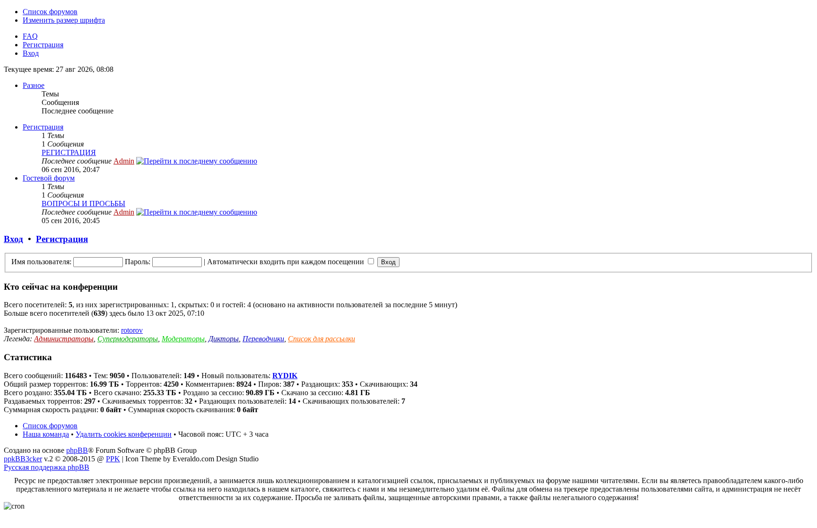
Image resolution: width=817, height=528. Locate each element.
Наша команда (46, 434)
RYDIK (284, 376)
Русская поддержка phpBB (46, 467)
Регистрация (43, 45)
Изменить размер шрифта (64, 20)
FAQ (30, 36)
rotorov (132, 330)
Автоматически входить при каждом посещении (286, 262)
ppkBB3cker (23, 459)
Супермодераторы (127, 339)
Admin (123, 161)
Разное (33, 85)
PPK (113, 459)
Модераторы (183, 339)
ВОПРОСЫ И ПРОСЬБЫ (83, 203)
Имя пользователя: (41, 262)
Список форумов (50, 12)
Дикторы (224, 339)
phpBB (77, 450)
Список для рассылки (321, 339)
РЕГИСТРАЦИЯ (69, 152)
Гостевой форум (49, 178)
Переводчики (263, 339)
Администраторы (64, 339)
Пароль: (137, 262)
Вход (31, 53)
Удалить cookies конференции (124, 434)
